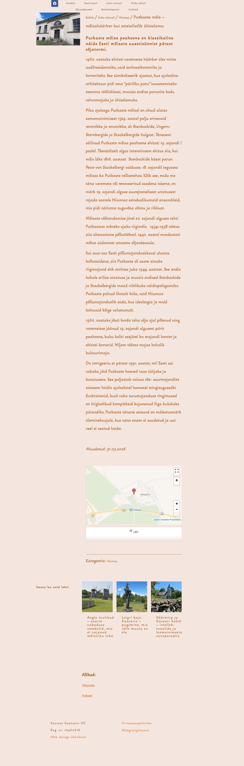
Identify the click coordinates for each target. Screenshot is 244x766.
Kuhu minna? (114, 3)
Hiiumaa (124, 17)
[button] (134, 491)
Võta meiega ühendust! (69, 737)
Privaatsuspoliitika (137, 723)
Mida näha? (138, 3)
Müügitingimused (135, 730)
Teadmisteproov (110, 9)
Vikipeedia (88, 685)
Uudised (133, 9)
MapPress (157, 519)
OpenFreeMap (165, 519)
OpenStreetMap (176, 519)
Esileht (90, 17)
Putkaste (87, 695)
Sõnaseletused (83, 9)
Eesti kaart (90, 3)
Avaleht (70, 3)
